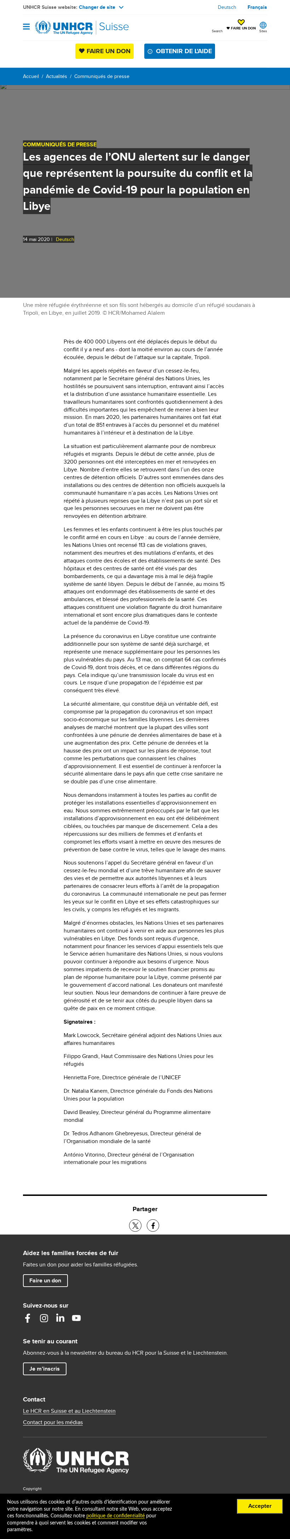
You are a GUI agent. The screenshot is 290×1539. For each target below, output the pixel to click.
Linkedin (60, 1318)
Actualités (56, 76)
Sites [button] (263, 30)
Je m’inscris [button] (44, 1369)
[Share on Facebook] (153, 1225)
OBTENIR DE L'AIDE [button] (184, 51)
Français (257, 7)
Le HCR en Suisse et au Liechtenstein (69, 1411)
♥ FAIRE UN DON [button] (241, 25)
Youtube (76, 1318)
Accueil (31, 76)
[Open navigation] (26, 27)
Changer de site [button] (97, 7)
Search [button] (217, 30)
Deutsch (227, 7)
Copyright (32, 1488)
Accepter (260, 1506)
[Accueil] (59, 28)
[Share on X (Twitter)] (135, 1225)
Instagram (43, 1318)
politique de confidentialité (115, 1515)
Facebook (27, 1318)
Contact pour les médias (53, 1422)
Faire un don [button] (48, 1280)
